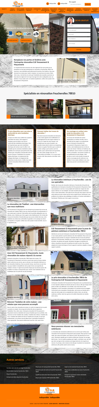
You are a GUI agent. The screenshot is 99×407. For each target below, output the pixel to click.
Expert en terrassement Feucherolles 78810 (76, 367)
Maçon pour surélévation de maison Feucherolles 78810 (77, 370)
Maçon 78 (4, 9)
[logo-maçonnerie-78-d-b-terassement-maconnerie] (17, 3)
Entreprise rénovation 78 (78, 10)
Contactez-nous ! (26, 40)
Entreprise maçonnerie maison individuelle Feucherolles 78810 (75, 375)
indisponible (52, 3)
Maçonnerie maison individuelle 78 (94, 10)
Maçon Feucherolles (12, 374)
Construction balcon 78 (29, 10)
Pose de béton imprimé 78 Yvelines (53, 10)
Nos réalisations (12, 40)
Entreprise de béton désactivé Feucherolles (17, 377)
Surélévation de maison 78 (86, 10)
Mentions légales (64, 403)
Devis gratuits (53, 403)
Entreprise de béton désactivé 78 (45, 10)
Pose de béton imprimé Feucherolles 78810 (17, 371)
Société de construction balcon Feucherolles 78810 (48, 374)
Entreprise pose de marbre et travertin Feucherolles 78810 (49, 370)
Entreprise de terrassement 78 (70, 10)
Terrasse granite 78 (12, 10)
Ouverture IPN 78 (37, 10)
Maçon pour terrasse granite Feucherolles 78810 (48, 367)
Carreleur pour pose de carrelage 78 (62, 10)
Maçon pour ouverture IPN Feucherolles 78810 (47, 377)
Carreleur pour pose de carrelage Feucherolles (18, 368)
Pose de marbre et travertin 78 (20, 10)
